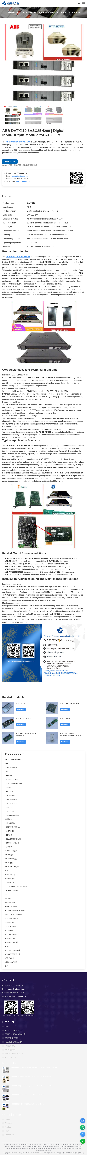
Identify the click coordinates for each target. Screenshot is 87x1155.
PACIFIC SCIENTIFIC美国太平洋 (16, 887)
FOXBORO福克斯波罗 (12, 815)
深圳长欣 (81, 1153)
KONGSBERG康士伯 (12, 843)
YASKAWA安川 (10, 958)
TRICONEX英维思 (11, 934)
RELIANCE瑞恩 (10, 902)
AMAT (7, 771)
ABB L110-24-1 (65, 718)
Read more (20, 709)
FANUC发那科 (9, 811)
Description (6, 196)
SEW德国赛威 (9, 922)
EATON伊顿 (9, 791)
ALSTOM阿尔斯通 (11, 767)
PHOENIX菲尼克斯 (11, 890)
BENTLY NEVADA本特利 (13, 783)
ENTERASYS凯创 (11, 803)
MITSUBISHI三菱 (11, 859)
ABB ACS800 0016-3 (23, 718)
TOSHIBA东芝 (10, 930)
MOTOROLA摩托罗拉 (12, 867)
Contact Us (9, 1135)
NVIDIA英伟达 (9, 879)
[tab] (43, 195)
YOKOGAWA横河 (11, 962)
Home (7, 1119)
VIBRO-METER (10, 938)
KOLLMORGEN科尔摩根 (13, 839)
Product (8, 1127)
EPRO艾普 (8, 807)
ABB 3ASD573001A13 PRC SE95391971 (26, 734)
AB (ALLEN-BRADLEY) (13, 759)
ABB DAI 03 (20, 703)
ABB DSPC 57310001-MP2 (70, 703)
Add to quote (10, 161)
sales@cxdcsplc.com (20, 176)
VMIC (7, 946)
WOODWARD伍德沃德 (12, 954)
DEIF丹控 (8, 787)
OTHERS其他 (9, 883)
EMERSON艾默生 (11, 799)
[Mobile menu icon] (83, 3)
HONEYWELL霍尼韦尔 (12, 827)
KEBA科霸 (8, 835)
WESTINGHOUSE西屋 (12, 950)
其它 (6, 966)
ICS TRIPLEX (9, 831)
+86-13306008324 (23, 181)
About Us (8, 1123)
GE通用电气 (9, 819)
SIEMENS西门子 (10, 926)
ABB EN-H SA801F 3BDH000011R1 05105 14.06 (70, 734)
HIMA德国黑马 (10, 823)
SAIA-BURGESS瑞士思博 (13, 914)
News (7, 1131)
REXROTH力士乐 (11, 906)
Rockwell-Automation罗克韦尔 (15, 910)
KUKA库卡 (8, 847)
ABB (10, 165)
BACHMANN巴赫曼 (11, 779)
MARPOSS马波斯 (11, 851)
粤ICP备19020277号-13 (70, 1153)
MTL (6, 871)
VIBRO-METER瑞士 (11, 942)
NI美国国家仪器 (10, 875)
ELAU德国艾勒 (10, 795)
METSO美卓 (9, 855)
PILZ (6, 894)
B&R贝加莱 (9, 775)
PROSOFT (8, 898)
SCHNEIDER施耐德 (11, 918)
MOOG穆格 (9, 863)
